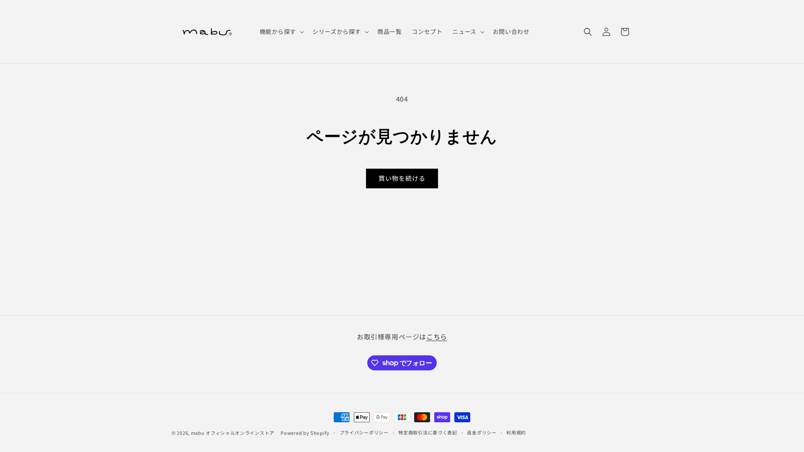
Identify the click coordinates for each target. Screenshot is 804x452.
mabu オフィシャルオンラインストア (235, 432)
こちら (436, 336)
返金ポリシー (481, 432)
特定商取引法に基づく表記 (427, 432)
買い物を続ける (402, 178)
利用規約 (516, 432)
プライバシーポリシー (364, 432)
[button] (281, 31)
